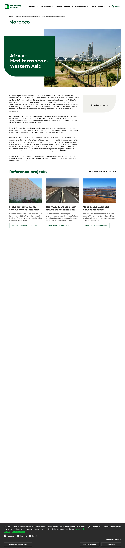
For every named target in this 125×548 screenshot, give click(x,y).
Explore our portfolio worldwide (101, 171)
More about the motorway (58, 225)
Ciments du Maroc (99, 105)
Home (11, 16)
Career (93, 7)
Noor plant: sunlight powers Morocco (96, 208)
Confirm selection (89, 544)
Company (31, 7)
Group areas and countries (31, 16)
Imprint (7, 532)
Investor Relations (63, 7)
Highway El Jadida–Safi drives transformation (61, 208)
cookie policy (80, 529)
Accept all (111, 544)
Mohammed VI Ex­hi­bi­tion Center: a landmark (25, 208)
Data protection (18, 532)
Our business (46, 7)
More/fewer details (112, 539)
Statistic (35, 536)
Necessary (11, 536)
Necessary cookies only (18, 544)
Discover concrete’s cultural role (24, 225)
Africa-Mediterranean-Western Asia (53, 16)
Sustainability (80, 7)
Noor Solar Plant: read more (96, 225)
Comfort (23, 536)
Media (100, 7)
